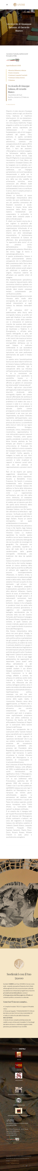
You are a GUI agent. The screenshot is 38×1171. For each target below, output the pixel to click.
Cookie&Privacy (14, 1161)
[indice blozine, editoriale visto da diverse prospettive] (19, 1163)
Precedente (11, 104)
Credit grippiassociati (12, 1163)
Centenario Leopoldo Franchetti (18, 75)
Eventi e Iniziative (14, 73)
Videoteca (12, 80)
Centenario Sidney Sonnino (17, 77)
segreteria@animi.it (11, 1135)
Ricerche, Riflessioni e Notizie (17, 70)
